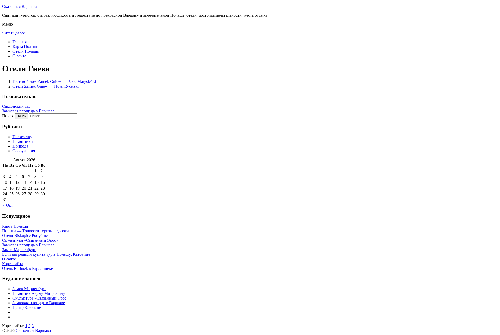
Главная (19, 42)
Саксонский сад (16, 106)
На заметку (22, 137)
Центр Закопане (26, 307)
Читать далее (13, 33)
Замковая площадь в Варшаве (28, 111)
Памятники (22, 141)
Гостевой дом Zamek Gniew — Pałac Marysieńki (54, 81)
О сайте (19, 56)
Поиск (8, 116)
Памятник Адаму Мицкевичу (38, 293)
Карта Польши (25, 46)
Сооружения (23, 151)
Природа (20, 146)
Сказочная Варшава (19, 6)
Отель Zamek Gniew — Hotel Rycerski (45, 86)
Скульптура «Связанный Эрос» (40, 298)
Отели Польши (25, 51)
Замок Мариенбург (29, 289)
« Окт (8, 205)
